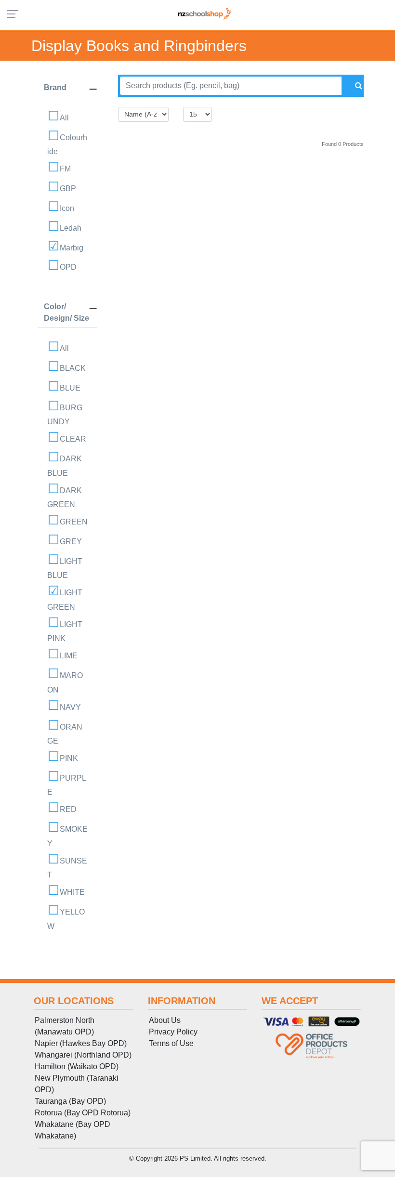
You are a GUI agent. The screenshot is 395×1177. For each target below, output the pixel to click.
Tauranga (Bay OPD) (70, 1101)
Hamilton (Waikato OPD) (76, 1066)
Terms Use (171, 1043)
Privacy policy (173, 1032)
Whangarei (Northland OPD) (83, 1055)
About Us (165, 1020)
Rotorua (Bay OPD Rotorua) (83, 1113)
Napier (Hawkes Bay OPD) (81, 1043)
